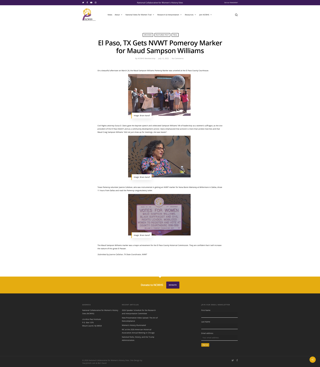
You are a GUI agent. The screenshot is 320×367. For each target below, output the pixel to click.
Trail (175, 35)
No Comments (178, 58)
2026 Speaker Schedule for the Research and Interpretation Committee (139, 312)
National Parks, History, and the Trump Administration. (138, 338)
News (110, 14)
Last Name (205, 322)
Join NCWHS (204, 14)
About (117, 14)
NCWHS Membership (146, 58)
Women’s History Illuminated (134, 325)
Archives (148, 35)
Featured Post (162, 35)
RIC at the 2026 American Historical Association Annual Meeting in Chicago (138, 331)
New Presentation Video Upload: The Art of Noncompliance (140, 319)
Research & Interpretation (168, 14)
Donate (173, 285)
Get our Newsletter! (231, 2)
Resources (189, 14)
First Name (205, 310)
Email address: (207, 333)
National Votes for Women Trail (139, 14)
